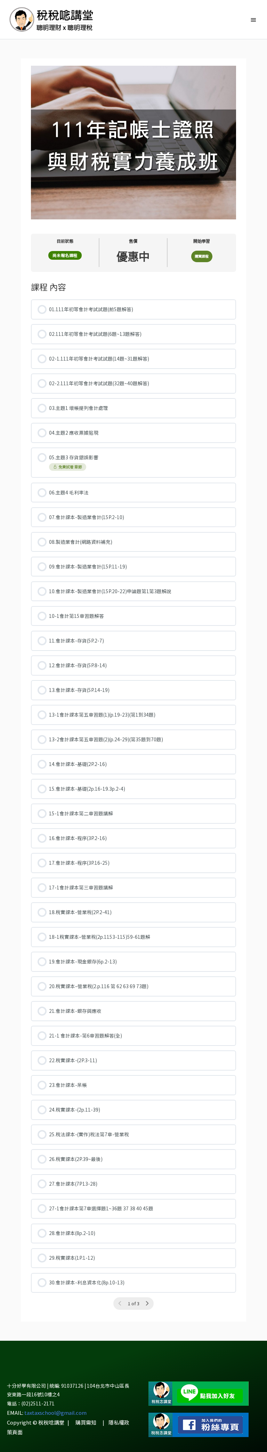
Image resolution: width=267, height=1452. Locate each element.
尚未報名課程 (65, 255)
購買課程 (202, 256)
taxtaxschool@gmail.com (55, 1412)
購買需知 (85, 1422)
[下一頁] (147, 1303)
